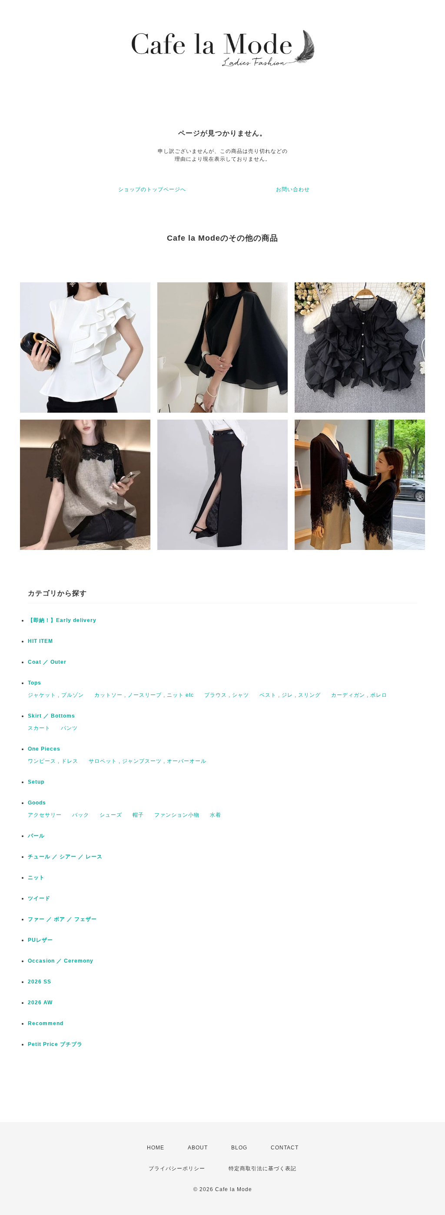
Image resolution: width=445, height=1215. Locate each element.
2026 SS (39, 982)
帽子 (138, 815)
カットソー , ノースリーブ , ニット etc (144, 695)
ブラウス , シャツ (226, 695)
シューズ (111, 815)
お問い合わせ (293, 189)
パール (36, 836)
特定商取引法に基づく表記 (262, 1168)
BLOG (239, 1148)
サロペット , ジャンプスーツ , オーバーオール (147, 761)
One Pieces (44, 749)
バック (80, 815)
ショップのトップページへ (152, 189)
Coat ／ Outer (47, 662)
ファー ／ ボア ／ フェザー (62, 919)
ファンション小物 (176, 815)
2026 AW (40, 1003)
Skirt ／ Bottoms (51, 716)
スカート (39, 728)
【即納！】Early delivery (62, 620)
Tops (34, 683)
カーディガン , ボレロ (359, 695)
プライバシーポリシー (177, 1168)
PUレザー (40, 940)
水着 (215, 815)
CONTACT (285, 1148)
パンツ (69, 728)
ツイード (39, 898)
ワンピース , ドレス (53, 761)
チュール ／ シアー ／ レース (65, 857)
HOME (155, 1148)
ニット (36, 877)
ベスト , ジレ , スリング (290, 695)
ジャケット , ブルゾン (56, 695)
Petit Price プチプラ (55, 1044)
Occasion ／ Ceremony (60, 961)
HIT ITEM (40, 641)
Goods (37, 803)
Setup (36, 782)
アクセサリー (45, 815)
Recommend (45, 1023)
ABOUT (198, 1148)
